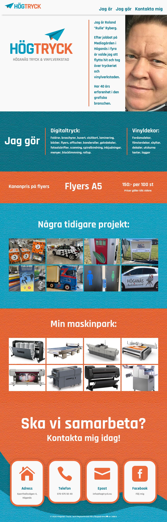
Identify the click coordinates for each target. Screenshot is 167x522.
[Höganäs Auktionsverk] (139, 290)
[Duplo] (64, 390)
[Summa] (27, 363)
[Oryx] (139, 363)
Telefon (65, 488)
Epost (102, 488)
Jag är (105, 9)
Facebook (139, 488)
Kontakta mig (149, 9)
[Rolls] (64, 363)
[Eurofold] (139, 390)
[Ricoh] (102, 363)
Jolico (114, 516)
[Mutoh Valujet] (27, 390)
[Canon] (102, 390)
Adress (27, 488)
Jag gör (123, 9)
